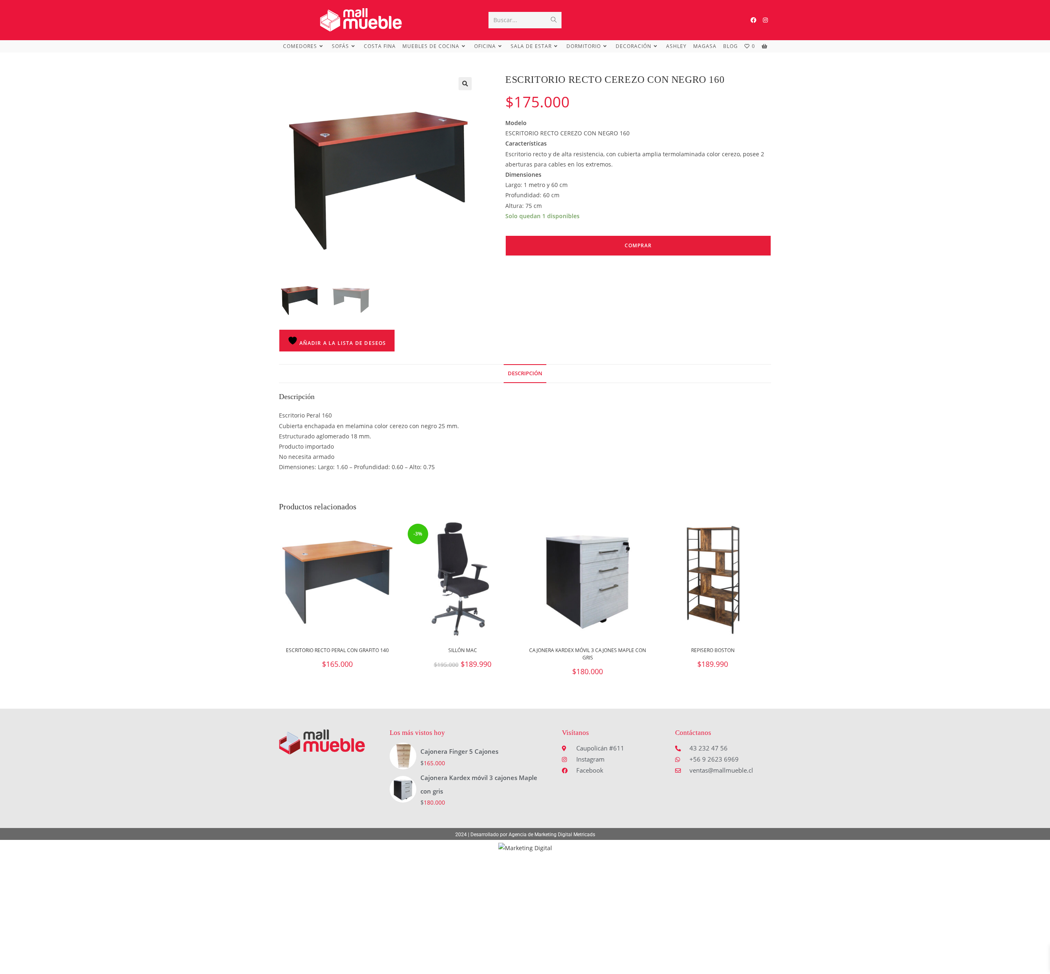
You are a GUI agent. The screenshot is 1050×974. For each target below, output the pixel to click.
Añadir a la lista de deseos (342, 343)
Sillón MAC (462, 650)
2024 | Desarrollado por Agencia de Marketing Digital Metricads (525, 834)
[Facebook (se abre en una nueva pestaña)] (753, 20)
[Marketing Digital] (525, 847)
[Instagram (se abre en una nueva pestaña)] (765, 20)
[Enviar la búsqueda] (554, 20)
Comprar (638, 245)
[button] (465, 83)
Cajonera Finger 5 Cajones (459, 751)
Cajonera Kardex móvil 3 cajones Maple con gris (587, 654)
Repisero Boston (713, 650)
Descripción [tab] (525, 373)
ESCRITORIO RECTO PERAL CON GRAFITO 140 (337, 650)
